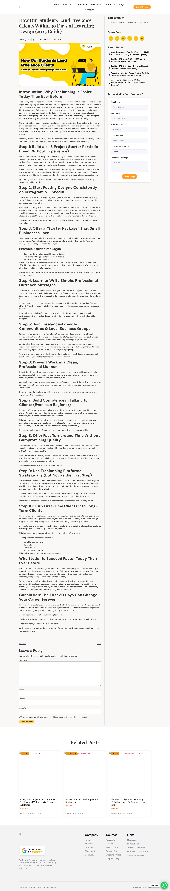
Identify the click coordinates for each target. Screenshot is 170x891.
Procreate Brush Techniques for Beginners (81, 801)
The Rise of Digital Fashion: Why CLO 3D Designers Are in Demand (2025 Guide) (129, 802)
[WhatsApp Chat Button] (164, 885)
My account (89, 9)
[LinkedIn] (34, 871)
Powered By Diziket (142, 887)
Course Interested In (120, 146)
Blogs (121, 4)
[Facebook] (21, 871)
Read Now (24, 808)
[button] (68, 4)
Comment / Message (119, 157)
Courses (81, 4)
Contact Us (110, 4)
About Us (67, 4)
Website (22, 708)
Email (22, 699)
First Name (115, 102)
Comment (24, 660)
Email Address (117, 135)
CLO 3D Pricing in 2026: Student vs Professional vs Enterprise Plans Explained (37, 802)
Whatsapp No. (117, 124)
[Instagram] (25, 871)
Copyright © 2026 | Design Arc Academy (37, 887)
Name (22, 690)
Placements (96, 4)
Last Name (115, 113)
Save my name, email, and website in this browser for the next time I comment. (54, 717)
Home (56, 4)
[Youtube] (30, 871)
